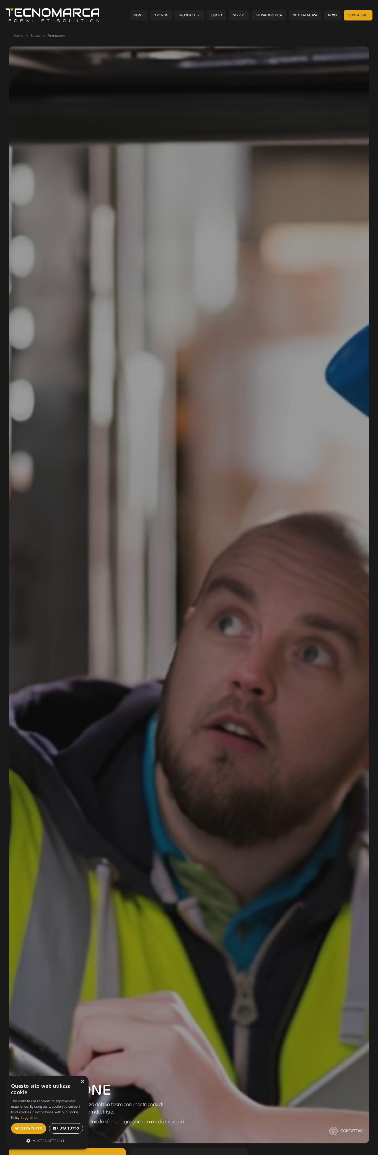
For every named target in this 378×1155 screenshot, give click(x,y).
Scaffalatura (305, 15)
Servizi (239, 15)
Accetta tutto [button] (29, 1128)
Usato (216, 15)
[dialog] (47, 1112)
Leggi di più (29, 1118)
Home (138, 15)
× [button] (82, 1082)
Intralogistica (269, 15)
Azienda (161, 15)
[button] (47, 1140)
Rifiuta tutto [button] (66, 1128)
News (332, 15)
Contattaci (358, 15)
